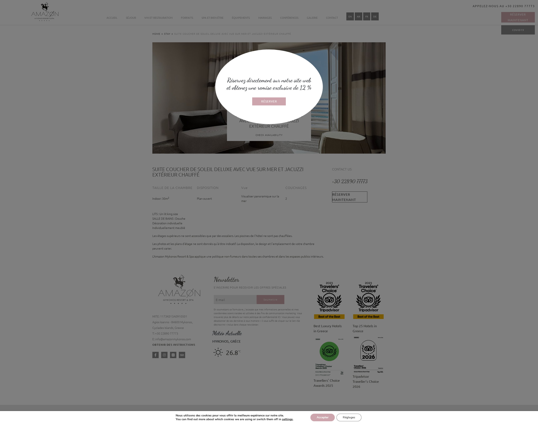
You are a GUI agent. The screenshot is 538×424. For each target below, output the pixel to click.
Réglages (349, 417)
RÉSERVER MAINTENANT (269, 102)
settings (287, 419)
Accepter (322, 417)
